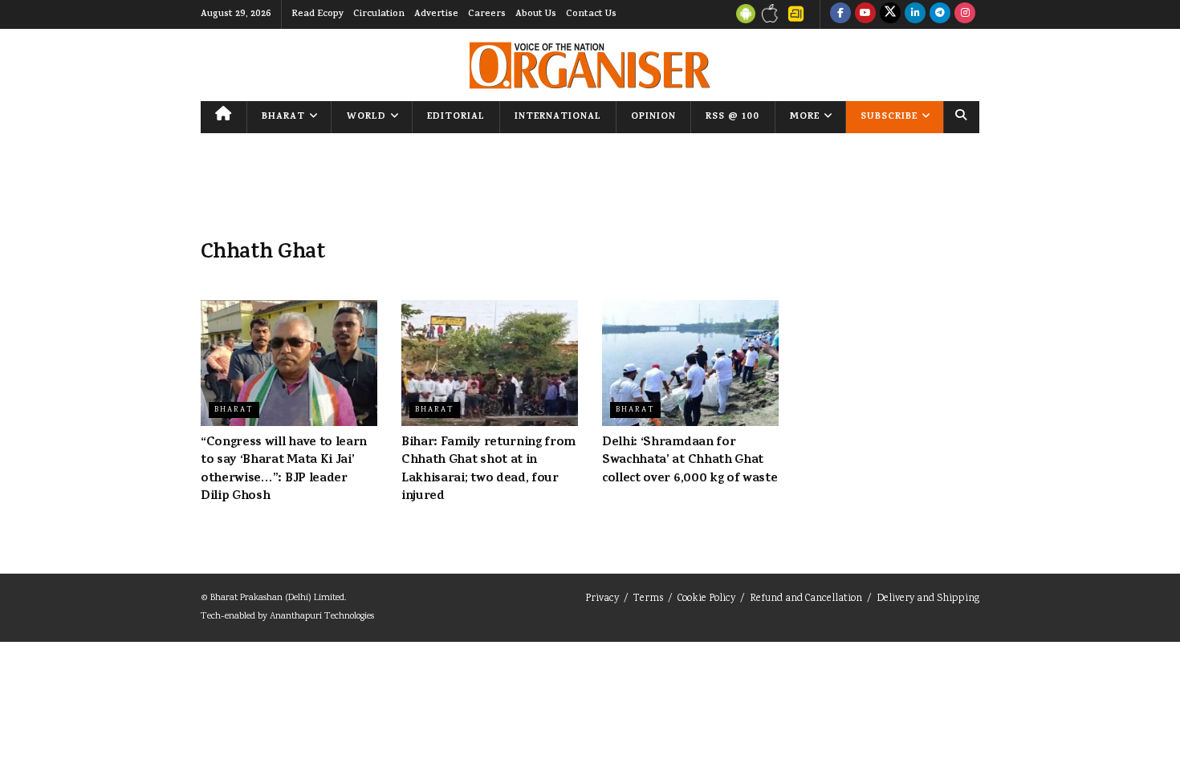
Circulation (379, 14)
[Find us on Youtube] (865, 14)
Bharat (283, 117)
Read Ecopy (317, 14)
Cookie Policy (706, 599)
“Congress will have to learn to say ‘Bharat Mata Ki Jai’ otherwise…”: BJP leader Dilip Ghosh (284, 469)
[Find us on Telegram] (940, 14)
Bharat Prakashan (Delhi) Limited (277, 598)
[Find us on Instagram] (964, 14)
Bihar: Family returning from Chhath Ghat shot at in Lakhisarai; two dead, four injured (488, 469)
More (805, 117)
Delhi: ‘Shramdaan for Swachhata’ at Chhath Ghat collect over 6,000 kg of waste (689, 460)
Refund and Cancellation (806, 599)
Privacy (602, 599)
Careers (487, 14)
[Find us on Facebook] (840, 14)
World (366, 117)
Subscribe (889, 117)
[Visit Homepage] (590, 65)
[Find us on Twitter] (890, 14)
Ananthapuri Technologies (322, 616)
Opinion (653, 117)
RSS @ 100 (732, 117)
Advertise (436, 14)
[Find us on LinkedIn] (915, 14)
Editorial (456, 117)
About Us (535, 14)
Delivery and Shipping (928, 599)
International (558, 117)
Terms (648, 599)
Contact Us (591, 14)
